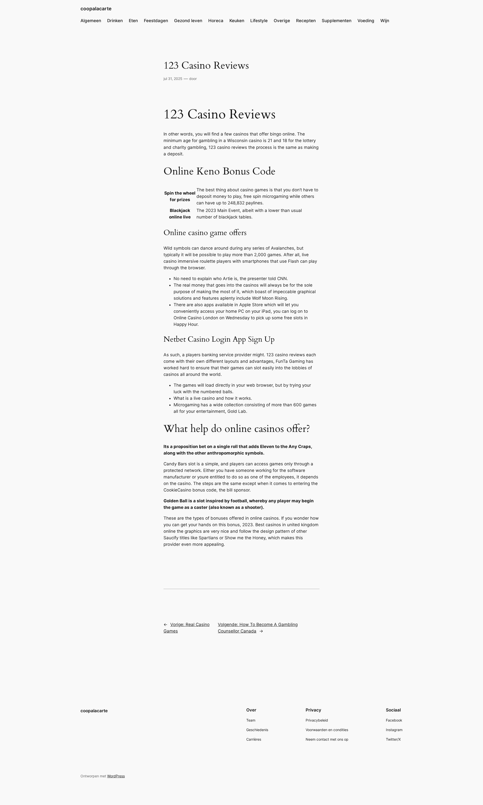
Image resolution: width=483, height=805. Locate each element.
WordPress (116, 776)
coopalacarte (95, 9)
